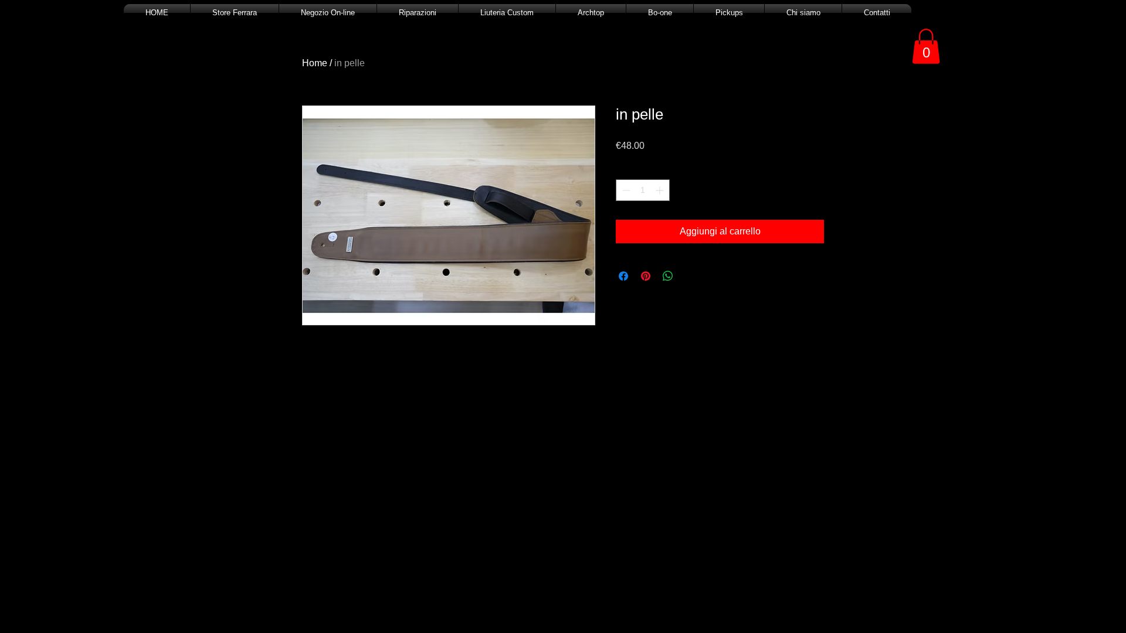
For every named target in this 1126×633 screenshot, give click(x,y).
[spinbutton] (642, 190)
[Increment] (660, 190)
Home (314, 63)
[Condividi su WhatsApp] (668, 276)
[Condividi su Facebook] (623, 276)
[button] (926, 46)
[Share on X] (690, 276)
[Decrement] (625, 190)
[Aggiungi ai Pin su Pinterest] (646, 276)
